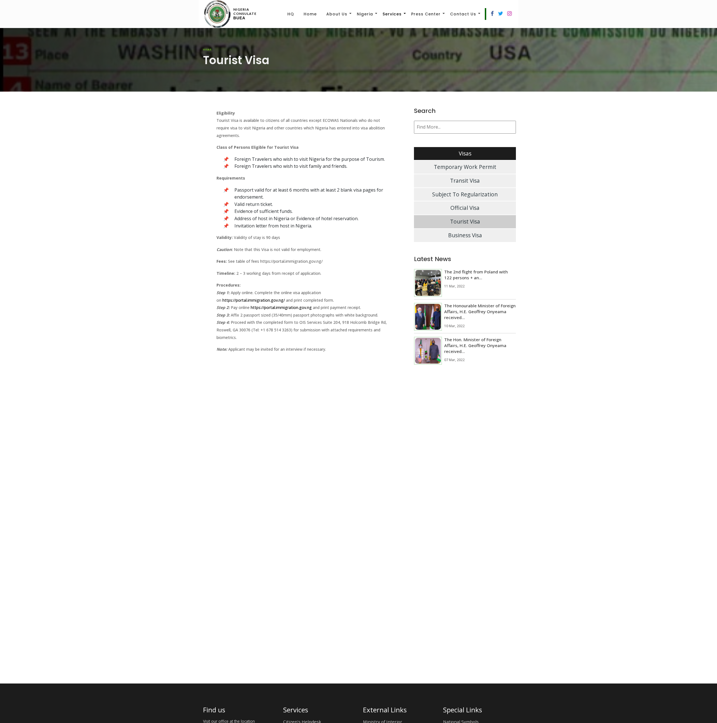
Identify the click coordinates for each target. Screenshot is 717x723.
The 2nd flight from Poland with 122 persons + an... (476, 274)
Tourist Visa (465, 221)
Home (310, 14)
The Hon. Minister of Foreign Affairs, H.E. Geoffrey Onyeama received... (475, 345)
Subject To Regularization (465, 194)
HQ (290, 14)
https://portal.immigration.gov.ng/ (253, 300)
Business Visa (465, 235)
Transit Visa (465, 180)
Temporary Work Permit (465, 167)
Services (392, 14)
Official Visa (464, 207)
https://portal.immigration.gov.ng (281, 307)
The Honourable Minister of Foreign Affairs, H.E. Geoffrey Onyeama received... (480, 311)
